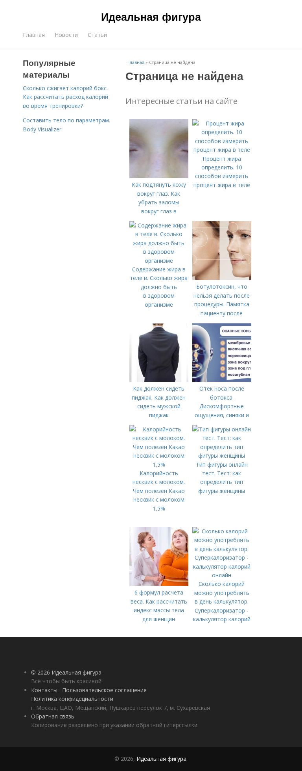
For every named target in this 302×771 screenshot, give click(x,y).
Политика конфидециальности (72, 698)
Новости (66, 34)
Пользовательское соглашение (104, 690)
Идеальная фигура (151, 16)
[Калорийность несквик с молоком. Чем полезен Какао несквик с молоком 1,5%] (158, 464)
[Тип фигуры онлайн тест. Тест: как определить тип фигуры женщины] (221, 455)
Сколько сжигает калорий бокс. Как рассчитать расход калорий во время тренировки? (65, 96)
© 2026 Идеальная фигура (66, 672)
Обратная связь (52, 716)
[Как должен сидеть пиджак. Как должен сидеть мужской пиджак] (158, 380)
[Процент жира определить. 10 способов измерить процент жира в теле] (221, 149)
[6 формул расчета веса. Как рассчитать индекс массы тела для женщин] (158, 583)
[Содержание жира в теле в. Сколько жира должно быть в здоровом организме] (158, 260)
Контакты (44, 690)
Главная (34, 34)
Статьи (97, 34)
